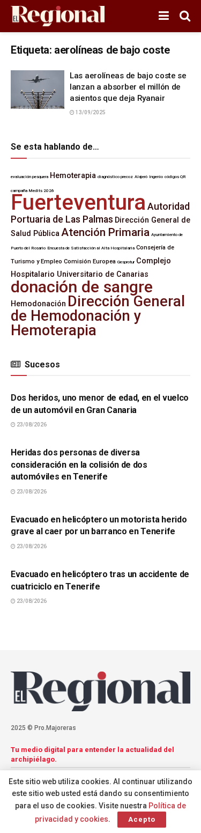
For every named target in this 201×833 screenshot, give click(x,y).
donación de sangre (82, 286)
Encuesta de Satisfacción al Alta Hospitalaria (91, 248)
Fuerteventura (78, 202)
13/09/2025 (90, 112)
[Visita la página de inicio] (58, 16)
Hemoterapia (73, 175)
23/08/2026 (31, 424)
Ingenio (156, 176)
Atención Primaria (105, 232)
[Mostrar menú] (164, 16)
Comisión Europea (90, 261)
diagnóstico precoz (115, 176)
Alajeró (141, 176)
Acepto (141, 819)
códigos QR (175, 176)
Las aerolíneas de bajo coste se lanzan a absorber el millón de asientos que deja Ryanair (128, 87)
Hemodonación (38, 303)
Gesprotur (126, 262)
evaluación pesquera (29, 176)
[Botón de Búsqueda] (185, 16)
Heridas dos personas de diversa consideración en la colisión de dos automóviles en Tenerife (79, 464)
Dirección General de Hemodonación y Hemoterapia (98, 316)
